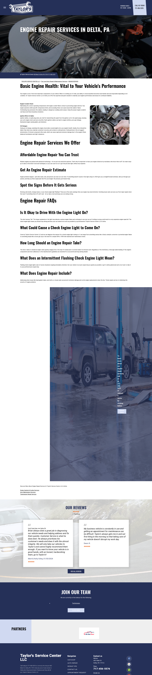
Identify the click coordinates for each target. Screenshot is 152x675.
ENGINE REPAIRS (73, 81)
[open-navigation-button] (4, 7)
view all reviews (76, 571)
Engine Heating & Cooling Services (29, 490)
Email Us (96, 673)
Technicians (76, 603)
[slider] (76, 511)
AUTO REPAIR (72, 663)
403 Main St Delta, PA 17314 (41, 74)
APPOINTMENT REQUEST (77, 672)
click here (76, 610)
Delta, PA (43, 528)
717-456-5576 (139, 8)
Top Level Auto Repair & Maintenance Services (54, 81)
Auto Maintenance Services (28, 492)
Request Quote (121, 411)
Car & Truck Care (32, 528)
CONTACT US (72, 669)
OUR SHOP (71, 660)
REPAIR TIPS (72, 666)
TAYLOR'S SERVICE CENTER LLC (30, 81)
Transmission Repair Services (28, 494)
